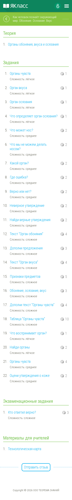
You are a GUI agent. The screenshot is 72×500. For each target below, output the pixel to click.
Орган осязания (21, 102)
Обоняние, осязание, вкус (28, 290)
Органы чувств (20, 73)
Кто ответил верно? (22, 412)
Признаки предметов (25, 276)
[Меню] (66, 6)
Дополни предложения (26, 248)
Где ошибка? (19, 177)
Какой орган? (19, 163)
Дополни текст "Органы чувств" (32, 305)
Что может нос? (21, 130)
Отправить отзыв (36, 467)
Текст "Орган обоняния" (26, 234)
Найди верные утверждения (30, 220)
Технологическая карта (24, 449)
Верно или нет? (20, 191)
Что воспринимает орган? (28, 333)
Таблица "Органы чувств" (27, 319)
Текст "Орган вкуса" (24, 262)
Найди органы (20, 347)
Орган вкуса (18, 88)
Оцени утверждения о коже (30, 375)
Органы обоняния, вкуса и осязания (33, 44)
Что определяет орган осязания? (34, 116)
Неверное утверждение (27, 205)
